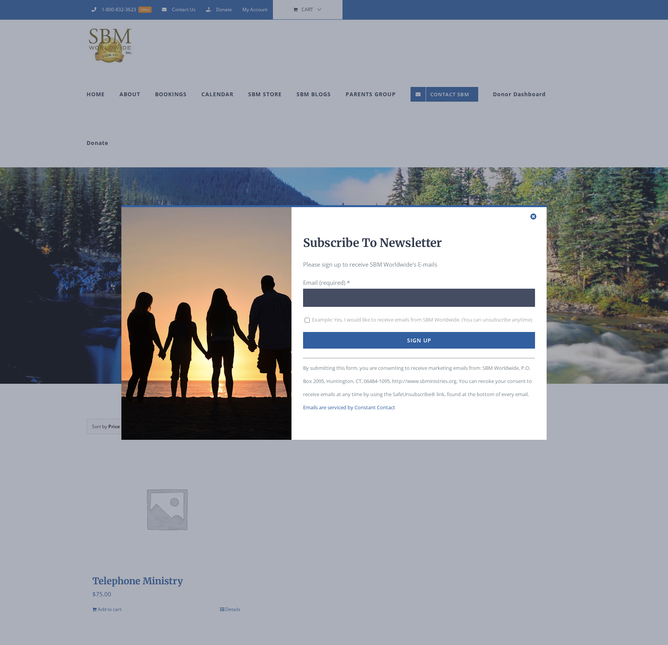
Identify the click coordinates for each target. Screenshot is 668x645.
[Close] (533, 216)
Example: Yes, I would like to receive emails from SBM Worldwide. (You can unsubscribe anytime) (421, 319)
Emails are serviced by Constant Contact (349, 407)
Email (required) (326, 282)
